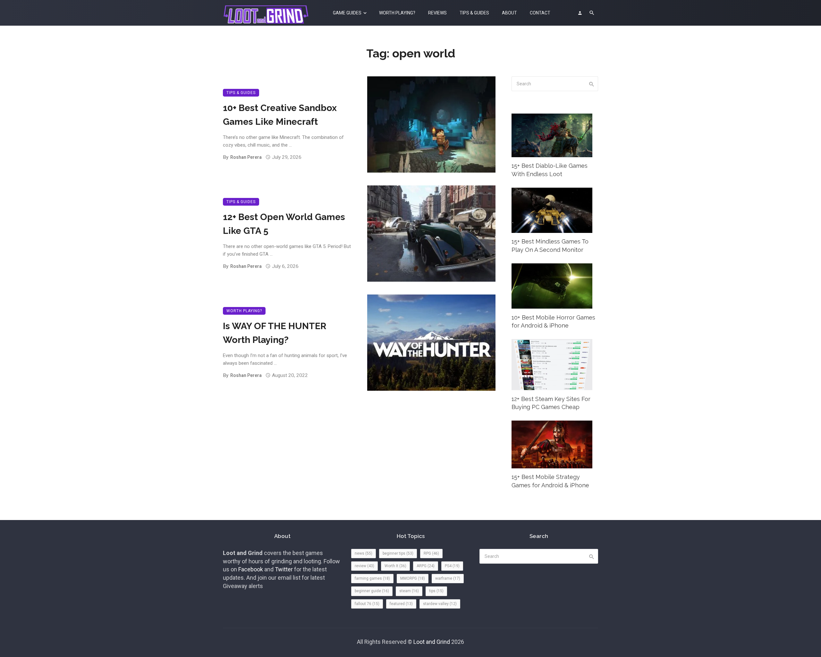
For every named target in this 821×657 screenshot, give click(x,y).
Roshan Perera (246, 157)
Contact (540, 12)
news (363, 553)
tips (436, 591)
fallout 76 (367, 604)
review (364, 566)
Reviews (437, 12)
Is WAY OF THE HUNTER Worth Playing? (274, 333)
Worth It (395, 566)
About (509, 12)
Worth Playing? (397, 12)
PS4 (452, 566)
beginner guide (372, 591)
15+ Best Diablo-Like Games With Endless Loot (550, 169)
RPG (431, 553)
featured (401, 604)
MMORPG (412, 578)
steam (409, 591)
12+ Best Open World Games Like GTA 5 (284, 224)
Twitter (284, 569)
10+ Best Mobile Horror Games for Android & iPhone (553, 321)
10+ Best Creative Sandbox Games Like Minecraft (280, 115)
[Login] (580, 12)
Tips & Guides (474, 12)
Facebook (250, 569)
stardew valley (440, 604)
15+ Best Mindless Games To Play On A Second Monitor (550, 245)
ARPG (426, 566)
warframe (447, 578)
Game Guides (347, 12)
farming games (372, 578)
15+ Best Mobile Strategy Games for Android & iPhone (550, 481)
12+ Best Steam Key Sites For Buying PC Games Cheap (551, 403)
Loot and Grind (431, 641)
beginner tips (398, 553)
